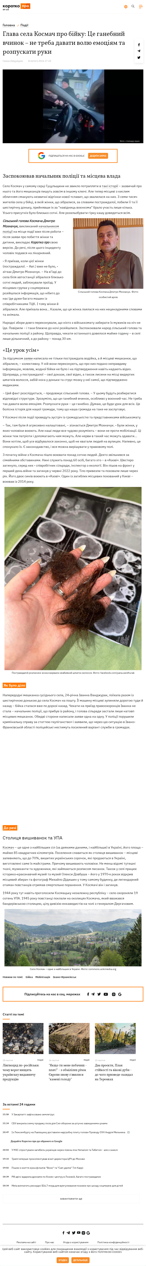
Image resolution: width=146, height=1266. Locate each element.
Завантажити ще (71, 1198)
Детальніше (80, 1260)
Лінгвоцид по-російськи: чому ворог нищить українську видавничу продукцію (21, 1072)
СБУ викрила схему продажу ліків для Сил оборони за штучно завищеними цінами (59, 1123)
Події (40, 1060)
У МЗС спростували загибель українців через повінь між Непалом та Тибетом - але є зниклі (65, 1150)
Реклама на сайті (26, 1242)
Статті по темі (13, 1014)
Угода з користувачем (75, 1242)
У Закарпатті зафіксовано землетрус (33, 1114)
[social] (88, 994)
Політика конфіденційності (113, 1242)
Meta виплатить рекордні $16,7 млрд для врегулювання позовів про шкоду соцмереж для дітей (67, 1185)
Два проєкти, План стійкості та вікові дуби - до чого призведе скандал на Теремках (114, 1072)
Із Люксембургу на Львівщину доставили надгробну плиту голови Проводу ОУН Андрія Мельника (68, 1132)
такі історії (110, 186)
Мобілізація (42, 977)
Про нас (49, 1242)
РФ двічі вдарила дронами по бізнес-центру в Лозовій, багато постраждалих (56, 1176)
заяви (28, 358)
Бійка (29, 977)
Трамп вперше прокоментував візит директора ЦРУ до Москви (48, 1158)
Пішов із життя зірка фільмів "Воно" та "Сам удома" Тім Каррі (47, 1167)
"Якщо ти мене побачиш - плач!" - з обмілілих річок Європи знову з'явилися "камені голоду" (68, 1072)
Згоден (62, 1260)
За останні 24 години (19, 1104)
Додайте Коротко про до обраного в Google (36, 1141)
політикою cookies (110, 1252)
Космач (8, 847)
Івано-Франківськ (64, 977)
